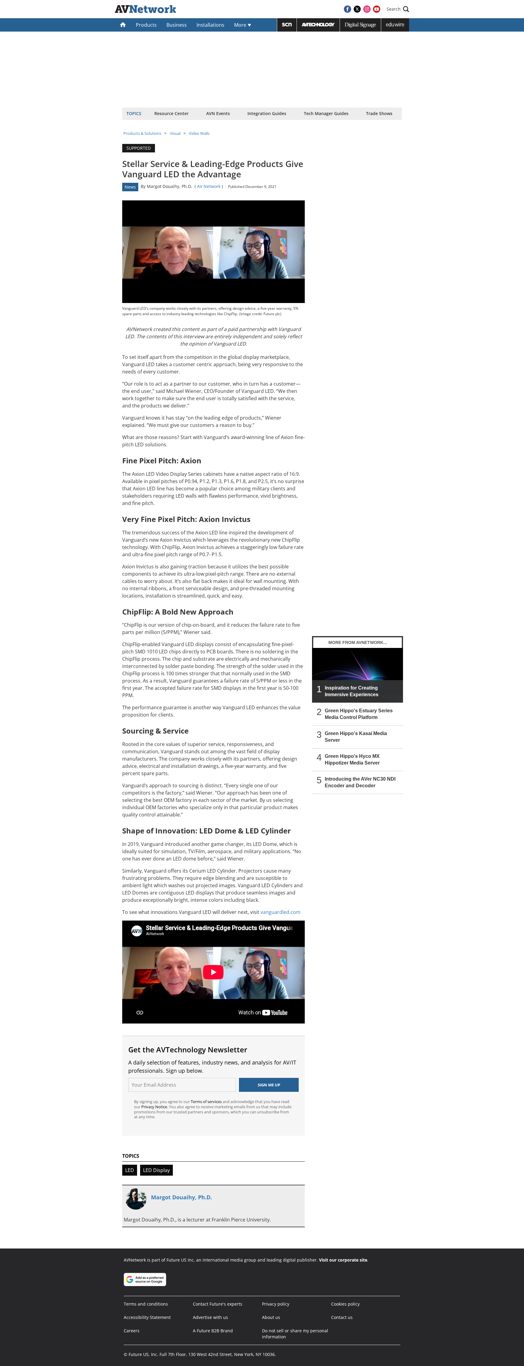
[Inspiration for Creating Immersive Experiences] (357, 675)
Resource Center (171, 113)
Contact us (342, 1317)
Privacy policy (275, 1304)
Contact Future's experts (217, 1304)
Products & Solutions (142, 133)
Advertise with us (210, 1317)
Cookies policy (345, 1304)
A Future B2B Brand (213, 1331)
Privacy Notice (154, 1106)
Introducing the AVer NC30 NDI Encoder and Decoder (360, 782)
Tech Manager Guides (326, 113)
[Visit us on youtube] (376, 9)
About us (271, 1317)
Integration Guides (266, 113)
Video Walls (199, 133)
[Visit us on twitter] (357, 9)
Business (176, 25)
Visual (175, 133)
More (240, 25)
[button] (398, 9)
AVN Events (218, 113)
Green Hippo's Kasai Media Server (356, 737)
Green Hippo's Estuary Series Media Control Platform (359, 714)
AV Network (208, 186)
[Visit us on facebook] (347, 9)
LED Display (156, 1170)
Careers (131, 1331)
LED (129, 1170)
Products (146, 25)
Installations (210, 25)
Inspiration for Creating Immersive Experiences (351, 691)
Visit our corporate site (343, 1260)
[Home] (123, 25)
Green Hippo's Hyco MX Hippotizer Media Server (352, 759)
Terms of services (207, 1101)
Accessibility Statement (147, 1317)
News (130, 187)
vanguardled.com (280, 912)
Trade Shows (379, 113)
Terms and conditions (146, 1304)
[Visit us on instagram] (367, 9)
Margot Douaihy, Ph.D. (169, 186)
